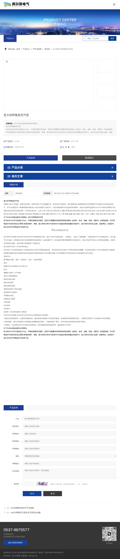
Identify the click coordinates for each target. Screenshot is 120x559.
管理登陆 (24, 556)
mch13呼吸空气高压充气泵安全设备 (26, 513)
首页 (18, 49)
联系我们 (89, 158)
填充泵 (47, 49)
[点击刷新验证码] (42, 484)
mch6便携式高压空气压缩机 (22, 508)
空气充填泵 (37, 49)
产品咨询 (30, 158)
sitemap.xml (32, 556)
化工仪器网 (16, 556)
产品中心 (10, 38)
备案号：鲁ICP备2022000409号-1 (51, 552)
